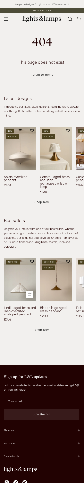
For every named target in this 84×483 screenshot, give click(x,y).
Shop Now (42, 202)
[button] (69, 19)
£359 (7, 319)
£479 (7, 185)
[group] (42, 10)
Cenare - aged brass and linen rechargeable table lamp (55, 182)
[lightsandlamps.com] (42, 19)
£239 (44, 316)
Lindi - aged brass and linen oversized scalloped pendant (20, 311)
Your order (9, 443)
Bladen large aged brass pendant (53, 309)
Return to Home (41, 75)
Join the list (41, 414)
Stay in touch (11, 456)
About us (9, 430)
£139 (43, 192)
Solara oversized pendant (15, 178)
